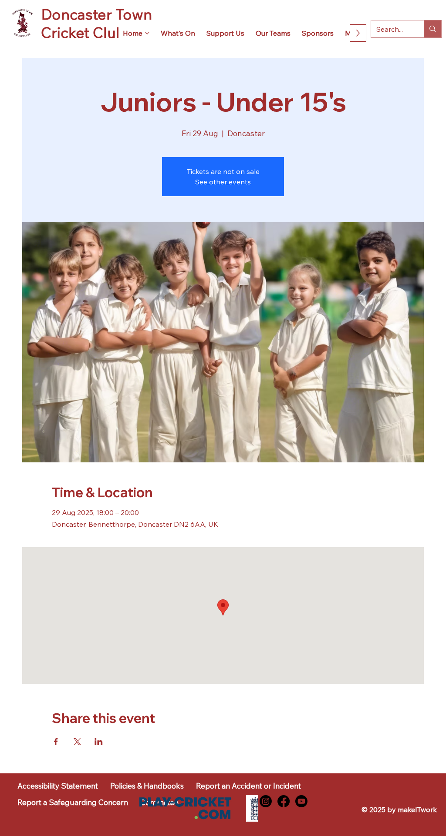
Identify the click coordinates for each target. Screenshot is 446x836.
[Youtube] (301, 801)
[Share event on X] (77, 741)
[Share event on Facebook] (56, 741)
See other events (223, 181)
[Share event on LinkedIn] (99, 741)
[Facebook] (283, 801)
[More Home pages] (147, 33)
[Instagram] (266, 801)
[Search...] (432, 28)
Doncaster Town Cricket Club (96, 23)
